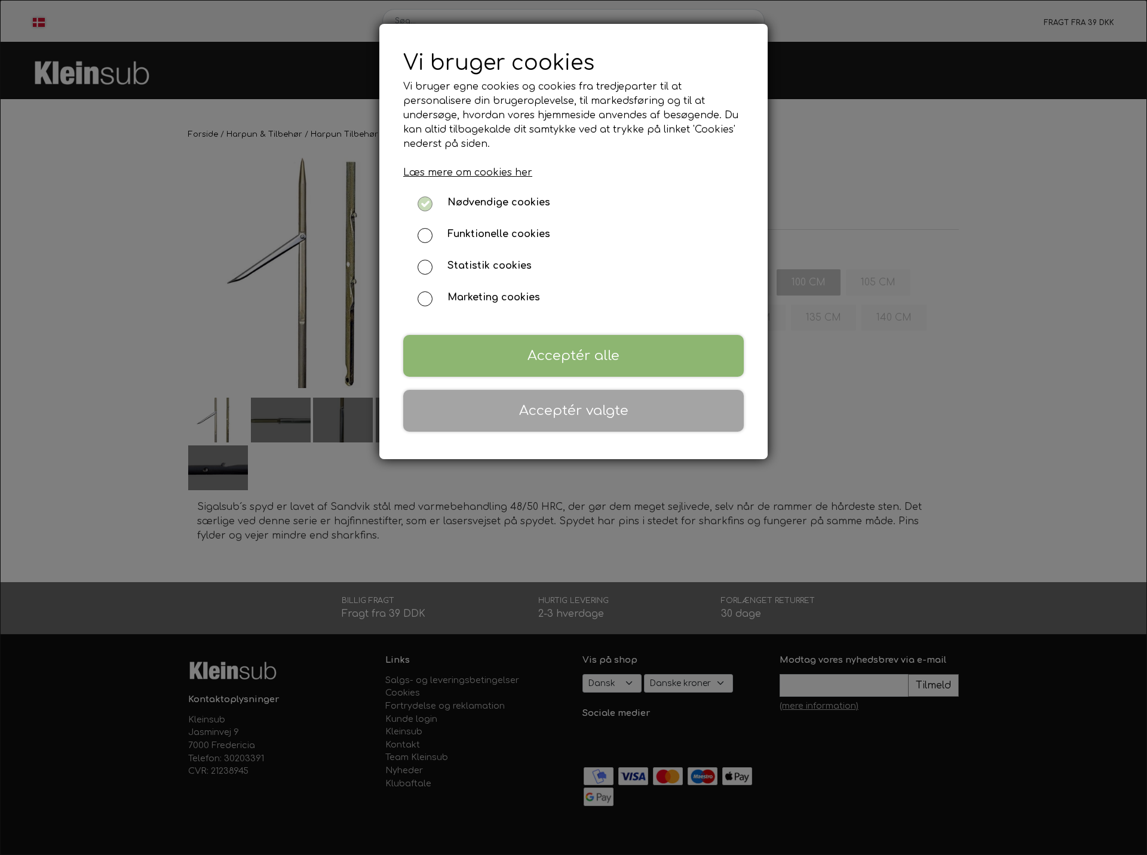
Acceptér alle (573, 355)
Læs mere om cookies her (467, 172)
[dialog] (573, 427)
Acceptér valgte (573, 410)
